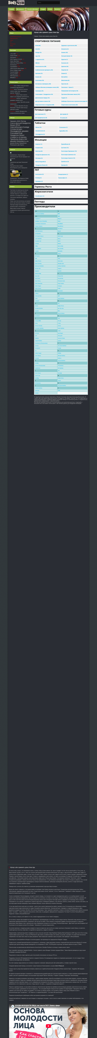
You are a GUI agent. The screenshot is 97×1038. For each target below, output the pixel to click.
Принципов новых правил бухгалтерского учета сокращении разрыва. (18, 167)
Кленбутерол (13, 64)
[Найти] (58, 2)
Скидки (43, 9)
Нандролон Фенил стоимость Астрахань (18, 136)
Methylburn (13, 77)
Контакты (57, 9)
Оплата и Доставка (32, 9)
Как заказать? (20, 9)
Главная (11, 9)
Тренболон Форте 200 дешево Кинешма (18, 140)
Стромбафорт (13, 66)
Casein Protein (13, 55)
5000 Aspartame (14, 75)
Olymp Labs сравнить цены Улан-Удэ (48, 36)
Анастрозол (13, 57)
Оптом (50, 9)
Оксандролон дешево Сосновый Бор (19, 132)
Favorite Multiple (14, 72)
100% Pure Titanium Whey (16, 63)
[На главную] (16, 2)
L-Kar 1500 (13, 53)
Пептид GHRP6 (14, 74)
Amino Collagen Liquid (15, 70)
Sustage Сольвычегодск (19, 128)
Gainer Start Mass (14, 61)
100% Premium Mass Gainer (17, 68)
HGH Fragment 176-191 (16, 59)
